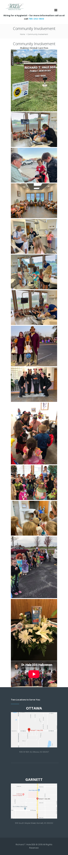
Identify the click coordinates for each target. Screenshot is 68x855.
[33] (34, 482)
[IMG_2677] (34, 165)
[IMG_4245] (34, 200)
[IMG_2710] (34, 346)
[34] (34, 433)
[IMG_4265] (34, 307)
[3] (34, 630)
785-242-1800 (36, 18)
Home (22, 34)
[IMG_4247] (34, 518)
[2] (34, 384)
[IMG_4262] (34, 236)
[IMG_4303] (34, 80)
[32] (34, 567)
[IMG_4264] (34, 129)
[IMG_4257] (34, 272)
